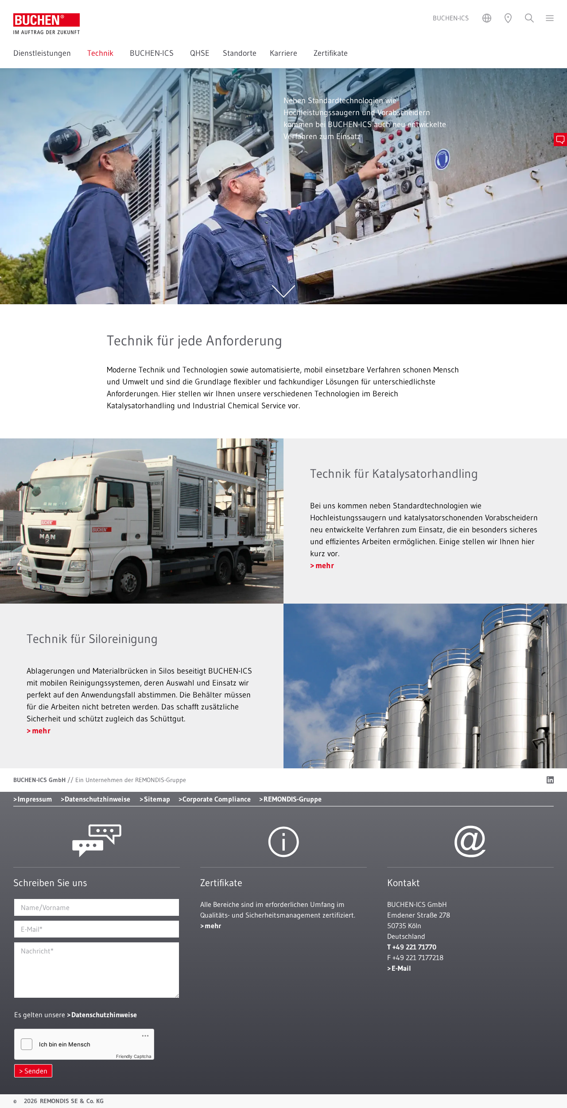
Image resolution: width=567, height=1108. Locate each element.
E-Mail (401, 968)
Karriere (285, 53)
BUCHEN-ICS (153, 53)
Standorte (239, 53)
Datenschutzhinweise (97, 798)
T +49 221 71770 (411, 946)
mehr (324, 565)
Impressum (35, 798)
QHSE (200, 53)
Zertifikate (331, 53)
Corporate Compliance (217, 798)
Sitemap (157, 798)
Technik (102, 53)
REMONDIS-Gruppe (293, 798)
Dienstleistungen (43, 53)
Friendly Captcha (133, 1056)
